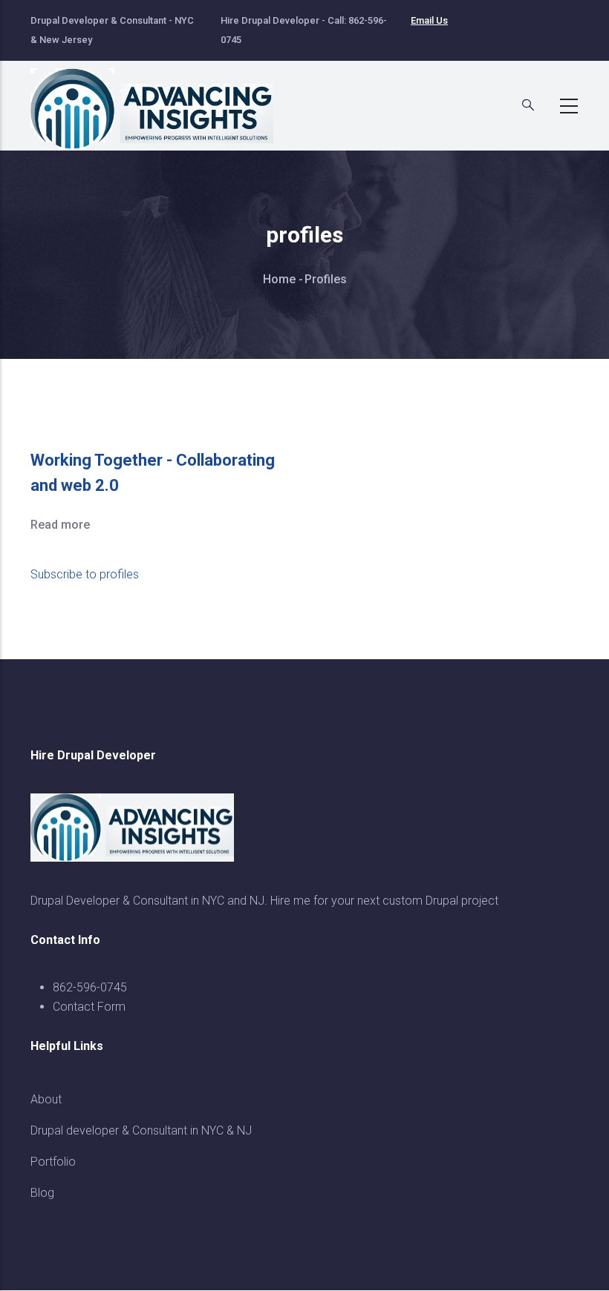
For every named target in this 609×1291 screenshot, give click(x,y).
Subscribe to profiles (84, 574)
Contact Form (89, 1007)
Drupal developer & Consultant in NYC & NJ (141, 1130)
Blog (42, 1193)
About (46, 1099)
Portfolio (53, 1162)
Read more (60, 525)
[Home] (160, 101)
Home (279, 279)
